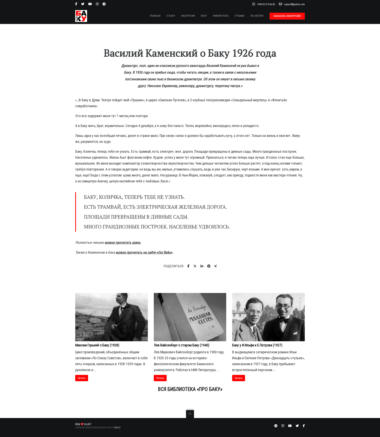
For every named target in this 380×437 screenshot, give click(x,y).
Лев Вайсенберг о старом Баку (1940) (181, 345)
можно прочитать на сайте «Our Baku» (144, 252)
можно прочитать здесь (123, 242)
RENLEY (117, 428)
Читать (82, 378)
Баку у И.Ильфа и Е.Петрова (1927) (257, 345)
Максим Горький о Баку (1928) (97, 345)
